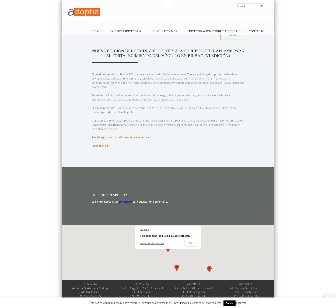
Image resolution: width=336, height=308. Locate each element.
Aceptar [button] (229, 303)
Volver (232, 34)
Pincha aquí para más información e (114, 137)
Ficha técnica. (100, 145)
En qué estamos (165, 31)
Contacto (256, 31)
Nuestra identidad (126, 31)
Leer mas (241, 303)
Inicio (95, 31)
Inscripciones (143, 137)
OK (190, 243)
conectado (125, 201)
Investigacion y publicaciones (213, 31)
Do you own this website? (152, 243)
